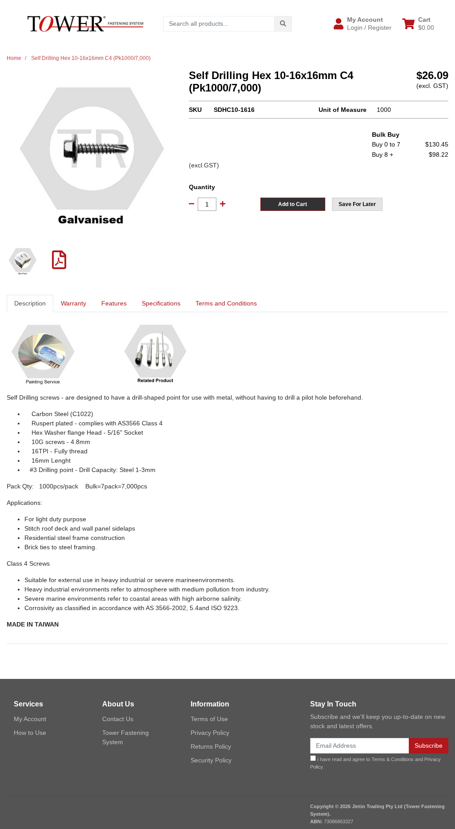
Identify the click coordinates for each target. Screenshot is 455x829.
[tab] (30, 303)
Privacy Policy (210, 732)
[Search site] (283, 24)
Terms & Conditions (392, 759)
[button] (362, 24)
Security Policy (211, 760)
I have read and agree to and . (375, 763)
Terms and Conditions (226, 303)
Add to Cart (292, 204)
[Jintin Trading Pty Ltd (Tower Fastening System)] (85, 23)
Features (114, 303)
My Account (30, 718)
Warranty (73, 303)
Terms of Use (209, 718)
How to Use (30, 732)
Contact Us (117, 718)
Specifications (161, 303)
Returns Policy (211, 746)
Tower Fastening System (125, 737)
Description (30, 303)
